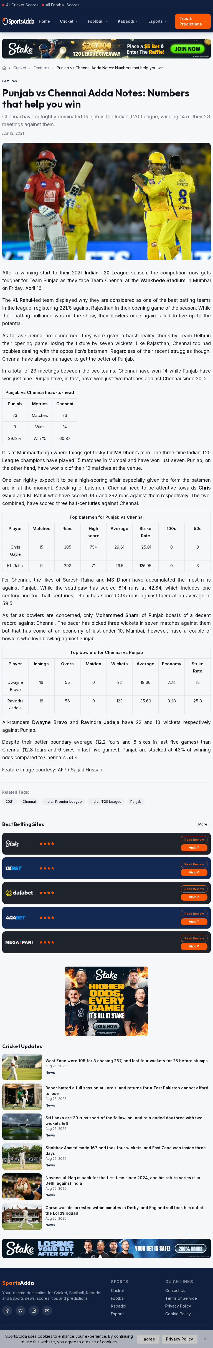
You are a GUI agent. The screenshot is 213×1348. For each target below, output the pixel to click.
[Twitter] (21, 1311)
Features (41, 67)
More (202, 824)
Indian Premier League (63, 801)
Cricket (66, 21)
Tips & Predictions (190, 21)
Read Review (194, 840)
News (50, 1073)
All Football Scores (63, 4)
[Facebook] (7, 1311)
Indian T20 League (106, 801)
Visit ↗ (194, 848)
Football (95, 21)
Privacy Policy (178, 1306)
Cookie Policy (178, 1313)
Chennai (29, 801)
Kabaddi (126, 21)
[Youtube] (47, 1311)
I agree (148, 1339)
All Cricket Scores (22, 4)
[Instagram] (34, 1311)
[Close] (205, 1339)
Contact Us (175, 1290)
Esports (155, 21)
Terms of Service (181, 1298)
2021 (10, 801)
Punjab (135, 801)
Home (44, 21)
